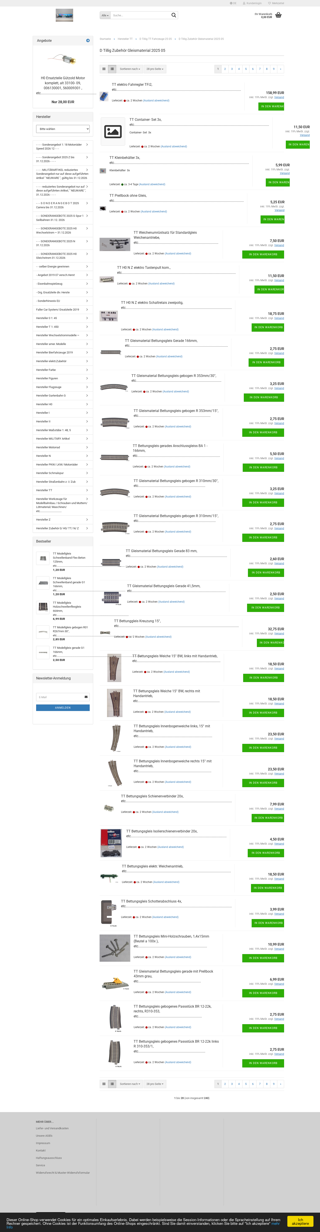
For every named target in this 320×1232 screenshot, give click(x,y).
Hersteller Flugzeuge (48, 387)
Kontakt (40, 1150)
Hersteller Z (43, 519)
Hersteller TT (44, 490)
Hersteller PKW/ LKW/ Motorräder (57, 464)
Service (40, 1165)
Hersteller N (43, 455)
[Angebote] (88, 40)
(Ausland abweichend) (156, 100)
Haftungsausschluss (49, 1158)
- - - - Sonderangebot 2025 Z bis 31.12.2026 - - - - (55, 159)
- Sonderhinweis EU (48, 301)
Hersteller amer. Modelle (51, 344)
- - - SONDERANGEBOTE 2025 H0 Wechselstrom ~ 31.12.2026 (56, 230)
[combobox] (130, 69)
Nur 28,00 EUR (63, 102)
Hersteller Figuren (47, 378)
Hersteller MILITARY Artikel (53, 438)
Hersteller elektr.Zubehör (51, 361)
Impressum (43, 1143)
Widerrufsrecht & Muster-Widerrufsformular (63, 1172)
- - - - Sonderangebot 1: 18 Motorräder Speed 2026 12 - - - (59, 146)
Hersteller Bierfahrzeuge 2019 (54, 352)
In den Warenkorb (272, 106)
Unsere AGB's (44, 1135)
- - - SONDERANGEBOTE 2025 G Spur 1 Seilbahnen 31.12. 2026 (60, 218)
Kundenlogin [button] (253, 3)
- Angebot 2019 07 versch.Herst (55, 275)
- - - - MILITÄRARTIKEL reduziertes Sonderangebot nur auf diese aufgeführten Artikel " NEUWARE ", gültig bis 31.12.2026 (62, 174)
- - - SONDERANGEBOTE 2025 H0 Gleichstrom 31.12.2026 (56, 256)
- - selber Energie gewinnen (52, 266)
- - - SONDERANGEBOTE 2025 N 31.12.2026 (55, 243)
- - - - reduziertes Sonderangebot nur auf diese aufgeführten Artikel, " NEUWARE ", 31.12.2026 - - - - (61, 190)
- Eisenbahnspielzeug (49, 283)
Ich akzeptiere (300, 1221)
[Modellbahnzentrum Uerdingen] (64, 15)
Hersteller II (43, 421)
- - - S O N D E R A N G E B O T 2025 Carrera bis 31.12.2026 (57, 205)
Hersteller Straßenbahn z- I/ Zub (56, 481)
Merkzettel (277, 3)
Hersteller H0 (44, 404)
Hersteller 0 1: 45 (46, 318)
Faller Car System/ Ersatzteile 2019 (57, 309)
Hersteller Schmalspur (50, 473)
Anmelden (63, 707)
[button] (233, 3)
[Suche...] (174, 15)
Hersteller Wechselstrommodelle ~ (57, 335)
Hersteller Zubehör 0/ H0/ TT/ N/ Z (57, 528)
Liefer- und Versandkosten (52, 1128)
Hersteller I (43, 412)
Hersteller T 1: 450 (47, 326)
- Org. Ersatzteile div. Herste (53, 292)
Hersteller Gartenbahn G (51, 395)
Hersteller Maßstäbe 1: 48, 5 (53, 430)
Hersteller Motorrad (48, 447)
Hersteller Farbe (46, 369)
